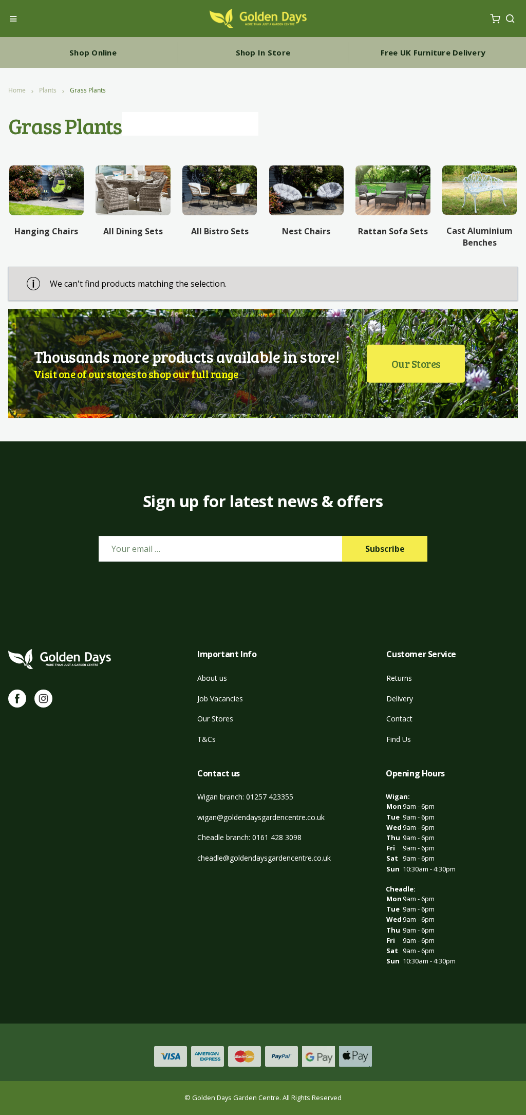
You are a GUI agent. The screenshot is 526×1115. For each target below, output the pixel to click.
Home (17, 90)
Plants (48, 90)
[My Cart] (495, 18)
